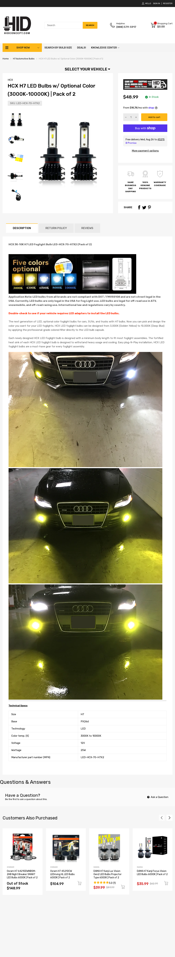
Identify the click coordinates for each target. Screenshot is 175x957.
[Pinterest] (149, 207)
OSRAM (10, 867)
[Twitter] (144, 207)
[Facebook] (139, 207)
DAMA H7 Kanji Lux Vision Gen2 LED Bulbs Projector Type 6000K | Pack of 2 (107, 874)
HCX (10, 79)
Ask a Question (159, 797)
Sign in (156, 3)
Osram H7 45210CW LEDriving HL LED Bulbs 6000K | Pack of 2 (62, 874)
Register (167, 3)
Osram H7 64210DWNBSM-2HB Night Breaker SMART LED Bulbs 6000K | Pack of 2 (22, 874)
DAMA (96, 867)
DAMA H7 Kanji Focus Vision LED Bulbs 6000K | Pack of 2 (152, 873)
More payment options (145, 150)
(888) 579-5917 (126, 27)
